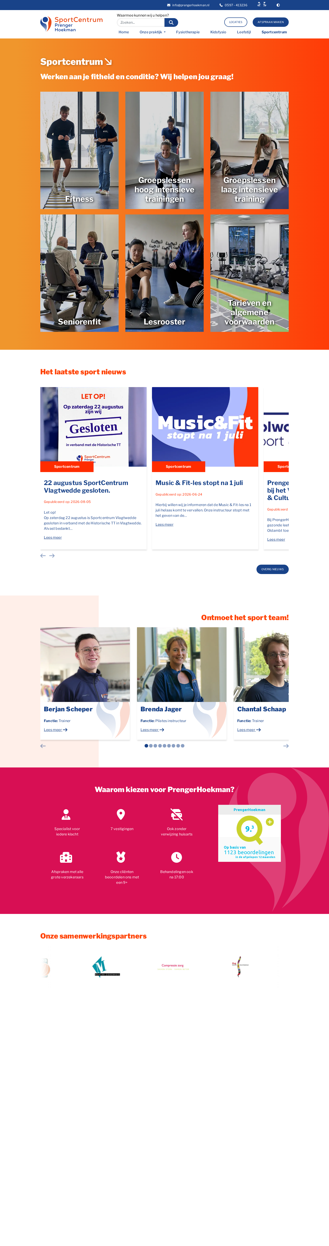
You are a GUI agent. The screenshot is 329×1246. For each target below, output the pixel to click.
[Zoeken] (171, 22)
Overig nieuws (272, 569)
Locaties (236, 22)
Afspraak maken (271, 22)
